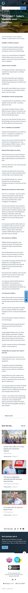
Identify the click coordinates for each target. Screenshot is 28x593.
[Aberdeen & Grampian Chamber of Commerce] (3, 3)
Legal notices (10, 588)
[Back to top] (24, 553)
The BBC (4, 171)
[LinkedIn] (13, 579)
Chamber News (6, 25)
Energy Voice (5, 55)
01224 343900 (21, 583)
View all (23, 425)
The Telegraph (5, 224)
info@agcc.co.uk (9, 583)
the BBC (6, 88)
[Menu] (24, 3)
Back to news (9, 415)
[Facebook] (15, 579)
